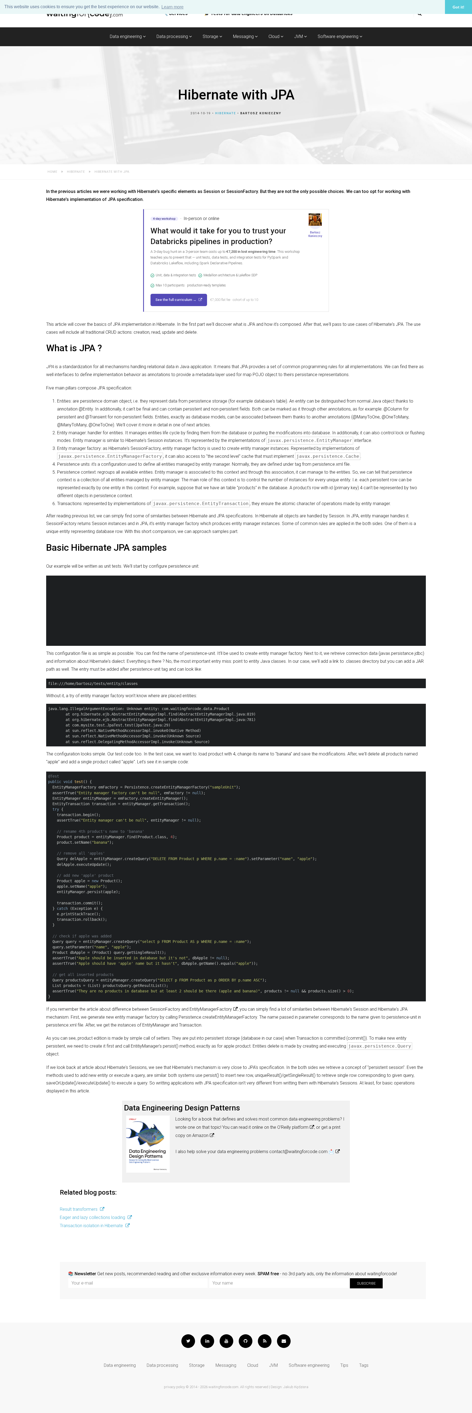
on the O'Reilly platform (286, 1127)
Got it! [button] (458, 7)
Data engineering (126, 36)
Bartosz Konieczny (260, 113)
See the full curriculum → (176, 300)
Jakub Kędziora (295, 1387)
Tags (363, 1365)
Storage (211, 36)
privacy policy (174, 1387)
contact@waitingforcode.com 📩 (301, 1151)
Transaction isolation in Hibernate (92, 1225)
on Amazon (197, 1135)
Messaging (244, 36)
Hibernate (225, 113)
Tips (344, 1365)
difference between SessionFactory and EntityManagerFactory (172, 1009)
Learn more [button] (172, 7)
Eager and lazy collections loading (93, 1217)
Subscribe (366, 1283)
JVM (299, 36)
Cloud (275, 36)
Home (52, 172)
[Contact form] (284, 1341)
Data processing (173, 36)
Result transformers (79, 1209)
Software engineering (338, 36)
